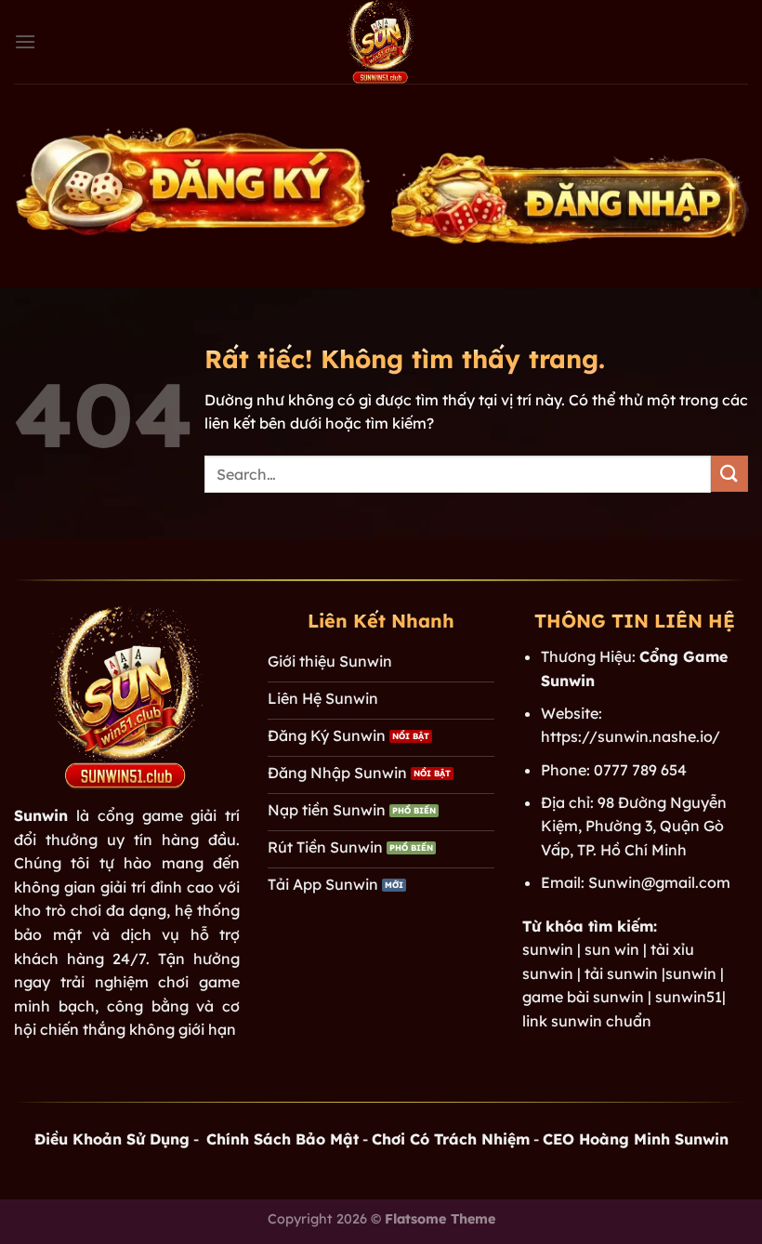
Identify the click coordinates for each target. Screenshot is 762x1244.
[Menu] (25, 41)
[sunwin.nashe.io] (381, 42)
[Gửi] (729, 474)
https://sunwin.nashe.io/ (630, 736)
